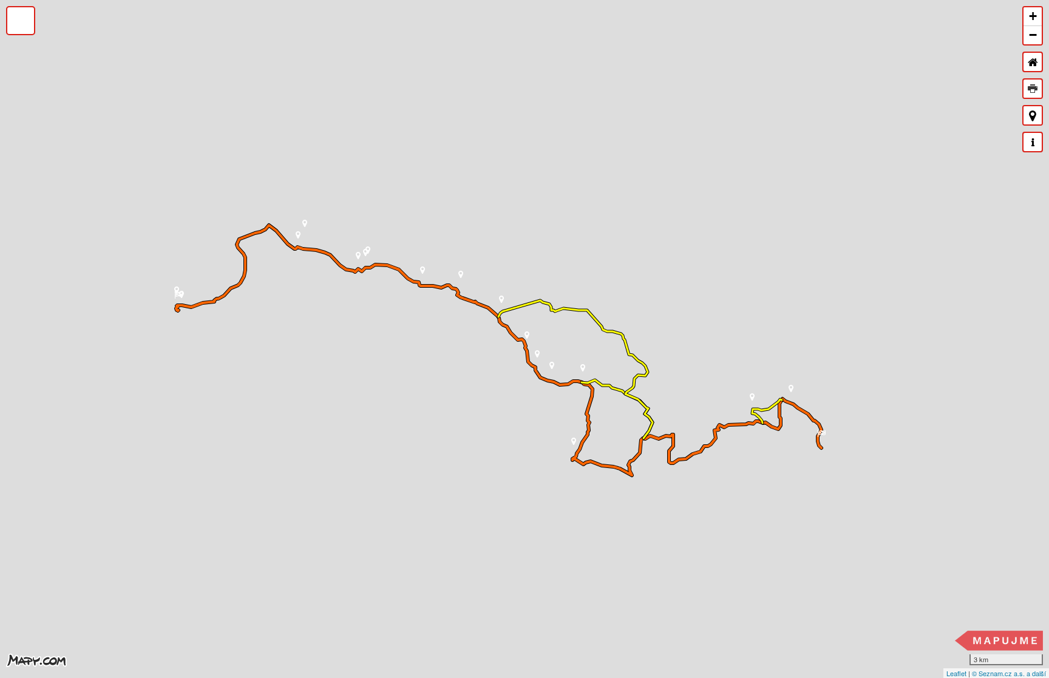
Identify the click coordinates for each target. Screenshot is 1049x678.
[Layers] (20, 20)
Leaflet (956, 673)
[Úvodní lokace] (1033, 62)
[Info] (1033, 142)
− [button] (1033, 34)
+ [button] (1033, 16)
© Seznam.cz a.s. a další (1009, 673)
